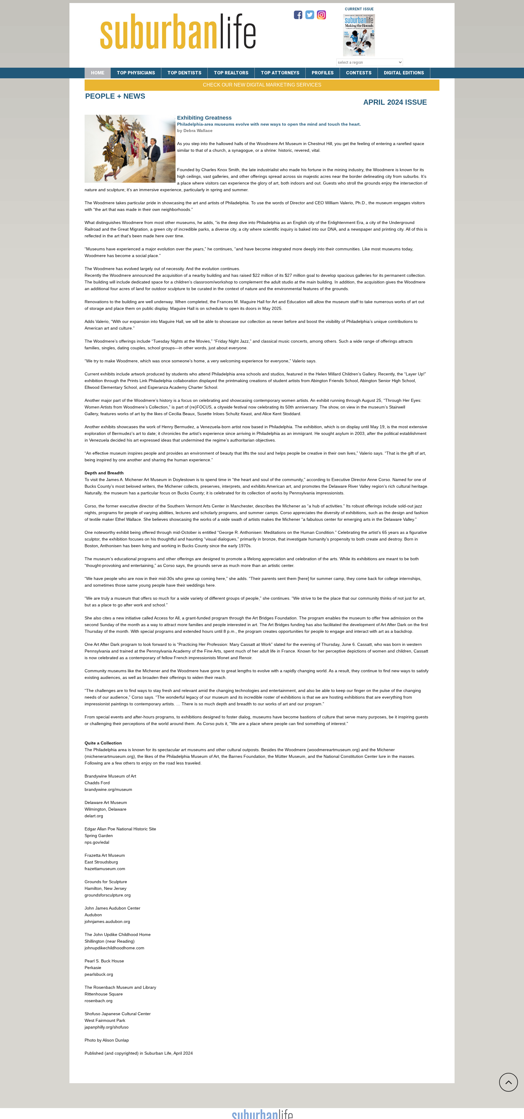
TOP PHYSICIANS (136, 73)
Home (97, 73)
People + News (115, 96)
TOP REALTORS (231, 73)
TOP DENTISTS (184, 73)
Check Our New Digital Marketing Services (262, 84)
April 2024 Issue (395, 102)
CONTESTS (358, 73)
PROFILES (323, 73)
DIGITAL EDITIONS (404, 73)
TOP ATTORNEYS (280, 73)
